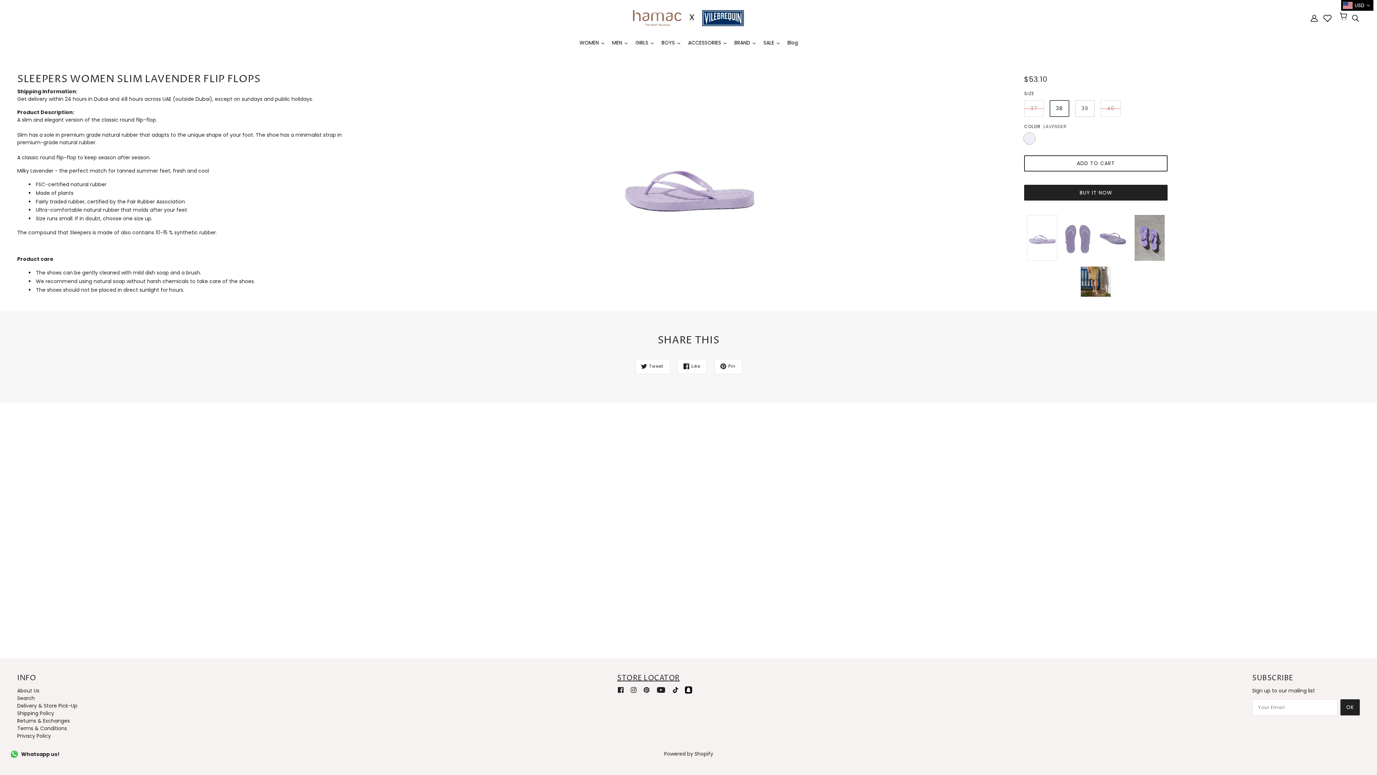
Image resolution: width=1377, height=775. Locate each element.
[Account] (1314, 18)
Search (26, 698)
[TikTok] (675, 689)
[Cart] (1344, 17)
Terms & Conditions (42, 728)
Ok (1350, 707)
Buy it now (1096, 192)
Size (1029, 93)
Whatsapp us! (40, 754)
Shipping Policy (35, 713)
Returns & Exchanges (43, 720)
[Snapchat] (688, 689)
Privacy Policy (34, 735)
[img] (1355, 18)
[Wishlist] (1327, 18)
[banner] (688, 17)
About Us (28, 690)
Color (1032, 126)
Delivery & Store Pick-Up (47, 705)
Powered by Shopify (688, 753)
